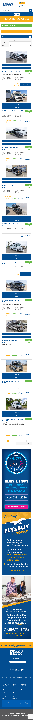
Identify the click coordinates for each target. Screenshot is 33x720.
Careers (19, 679)
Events (21, 677)
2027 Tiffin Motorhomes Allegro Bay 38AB (12, 420)
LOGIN (22, 2)
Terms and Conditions (7, 715)
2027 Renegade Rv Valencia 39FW (12, 111)
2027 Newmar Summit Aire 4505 (12, 72)
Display (3, 45)
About (30, 677)
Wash (18, 677)
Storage (14, 677)
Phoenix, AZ (14, 692)
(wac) (22, 120)
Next (28, 443)
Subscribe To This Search (9, 25)
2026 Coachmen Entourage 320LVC (10, 186)
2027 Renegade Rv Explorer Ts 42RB (11, 262)
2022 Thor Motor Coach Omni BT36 (11, 224)
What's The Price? (25, 84)
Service (10, 677)
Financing (25, 677)
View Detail (17, 68)
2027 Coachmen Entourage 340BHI (10, 301)
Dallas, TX (15, 684)
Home (3, 677)
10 (10, 45)
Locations (14, 679)
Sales (6, 677)
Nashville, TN (5, 692)
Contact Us (17, 65)
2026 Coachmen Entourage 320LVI (10, 381)
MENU (16, 14)
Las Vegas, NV (24, 684)
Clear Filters (6, 31)
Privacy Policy (16, 715)
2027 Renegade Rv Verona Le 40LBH (11, 148)
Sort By (4, 43)
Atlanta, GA (6, 684)
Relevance (11, 42)
